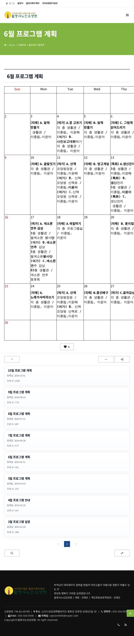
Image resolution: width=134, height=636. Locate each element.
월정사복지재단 (32, 3)
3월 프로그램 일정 (19, 522)
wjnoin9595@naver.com (64, 615)
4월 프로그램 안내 (19, 500)
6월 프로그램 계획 (19, 457)
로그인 (12, 3)
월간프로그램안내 (36, 44)
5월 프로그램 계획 (19, 478)
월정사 (20, 3)
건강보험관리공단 (50, 3)
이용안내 (22, 44)
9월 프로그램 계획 (19, 392)
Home (12, 44)
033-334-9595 (118, 625)
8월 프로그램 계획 (19, 414)
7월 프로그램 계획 (19, 435)
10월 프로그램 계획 (20, 370)
